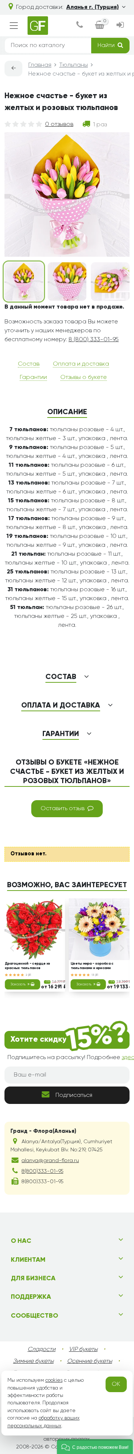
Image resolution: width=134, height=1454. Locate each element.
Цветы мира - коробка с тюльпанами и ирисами (92, 966)
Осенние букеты (89, 1361)
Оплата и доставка (81, 364)
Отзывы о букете (83, 377)
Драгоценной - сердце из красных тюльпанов (27, 966)
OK (116, 1384)
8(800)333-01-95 (42, 1171)
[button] (95, 1446)
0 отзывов (59, 124)
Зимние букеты (33, 1361)
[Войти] (120, 26)
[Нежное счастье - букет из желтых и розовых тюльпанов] (23, 281)
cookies (54, 1380)
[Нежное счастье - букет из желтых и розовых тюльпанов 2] (67, 281)
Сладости (41, 1349)
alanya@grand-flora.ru (50, 1160)
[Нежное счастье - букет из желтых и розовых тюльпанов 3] (110, 281)
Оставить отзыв (62, 809)
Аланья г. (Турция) (92, 7)
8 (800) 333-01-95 (93, 340)
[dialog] (79, 26)
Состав (28, 364)
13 (93, 974)
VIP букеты (83, 1349)
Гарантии (33, 377)
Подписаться (73, 1095)
